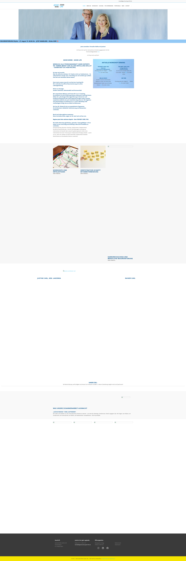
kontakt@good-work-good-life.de (125, 1)
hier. (99, 51)
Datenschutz (118, 543)
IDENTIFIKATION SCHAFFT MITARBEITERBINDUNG (90, 171)
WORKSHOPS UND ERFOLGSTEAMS (60, 171)
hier (99, 72)
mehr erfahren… (57, 173)
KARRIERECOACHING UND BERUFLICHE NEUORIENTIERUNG (120, 258)
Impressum (117, 544)
